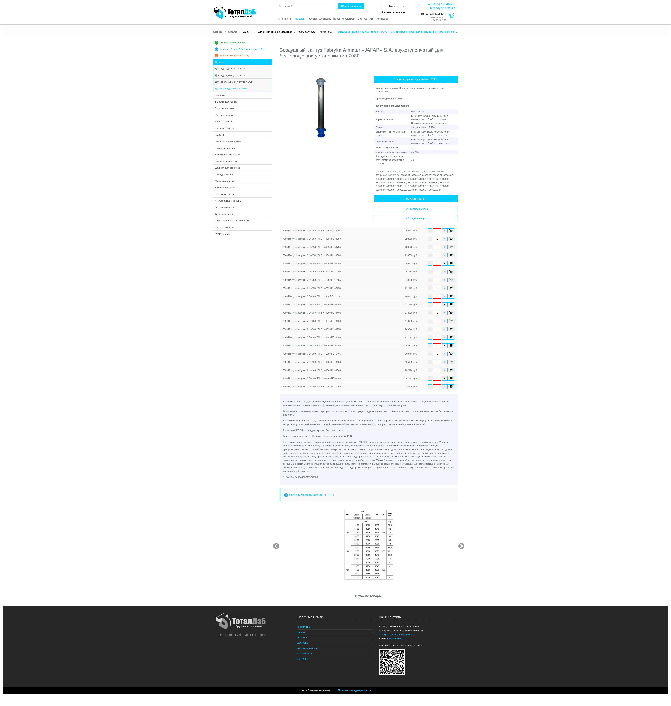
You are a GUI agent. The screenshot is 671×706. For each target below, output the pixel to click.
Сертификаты (366, 18)
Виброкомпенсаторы (225, 187)
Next (459, 544)
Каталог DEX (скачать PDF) (234, 55)
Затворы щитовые (224, 108)
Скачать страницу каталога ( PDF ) (416, 79)
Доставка (325, 18)
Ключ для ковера (224, 174)
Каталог (299, 18)
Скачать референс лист (232, 42)
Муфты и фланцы (224, 181)
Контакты (382, 18)
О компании (285, 18)
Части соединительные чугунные (232, 220)
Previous (274, 544)
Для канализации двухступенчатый (233, 81)
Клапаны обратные (225, 128)
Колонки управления (226, 161)
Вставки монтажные (225, 194)
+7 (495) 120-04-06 (441, 4)
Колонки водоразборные (228, 141)
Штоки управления (225, 148)
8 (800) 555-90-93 (442, 8)
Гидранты (220, 134)
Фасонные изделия (225, 207)
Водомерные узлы (224, 227)
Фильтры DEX (222, 233)
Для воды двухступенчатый (230, 75)
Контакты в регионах (393, 12)
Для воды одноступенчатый (230, 68)
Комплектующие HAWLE (228, 200)
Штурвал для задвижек (227, 167)
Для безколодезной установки (231, 88)
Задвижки (220, 95)
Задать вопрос (419, 218)
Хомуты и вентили (224, 121)
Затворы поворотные (226, 101)
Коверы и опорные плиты (228, 154)
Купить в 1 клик (419, 208)
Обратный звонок (351, 6)
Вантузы (219, 62)
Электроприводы (224, 115)
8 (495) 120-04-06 (388, 634)
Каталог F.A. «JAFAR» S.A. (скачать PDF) (242, 49)
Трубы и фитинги (224, 214)
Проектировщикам (344, 18)
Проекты (311, 18)
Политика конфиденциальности (354, 690)
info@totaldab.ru (435, 14)
